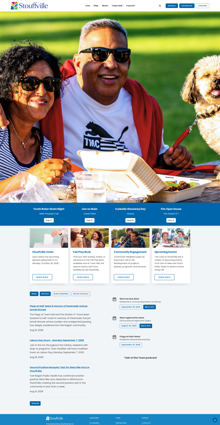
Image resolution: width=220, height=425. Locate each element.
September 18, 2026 (130, 307)
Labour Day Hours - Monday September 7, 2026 (57, 340)
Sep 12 (171, 220)
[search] (159, 5)
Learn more (42, 277)
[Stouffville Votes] (49, 238)
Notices (45, 294)
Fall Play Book (82, 252)
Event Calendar (61, 294)
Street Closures (80, 294)
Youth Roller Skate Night (48, 209)
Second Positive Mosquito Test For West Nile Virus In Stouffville (60, 369)
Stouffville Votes (43, 252)
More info (149, 307)
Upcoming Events (166, 252)
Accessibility (94, 423)
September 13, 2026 (130, 345)
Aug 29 (130, 220)
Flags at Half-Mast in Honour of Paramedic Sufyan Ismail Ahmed (59, 308)
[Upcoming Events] (171, 238)
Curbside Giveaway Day (130, 209)
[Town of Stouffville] (29, 5)
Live (88, 5)
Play (96, 5)
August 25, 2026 (129, 326)
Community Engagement (130, 252)
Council (130, 5)
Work (105, 5)
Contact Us (187, 6)
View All (35, 403)
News (34, 294)
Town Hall (117, 5)
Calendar (202, 6)
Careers (172, 6)
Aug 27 (49, 220)
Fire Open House (171, 209)
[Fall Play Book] (90, 238)
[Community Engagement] (130, 238)
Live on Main (89, 209)
